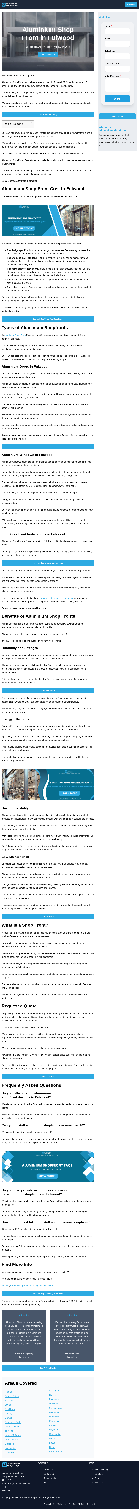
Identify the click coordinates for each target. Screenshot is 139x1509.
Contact (131, 5)
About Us (48, 1469)
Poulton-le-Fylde (13, 1422)
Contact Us (49, 1474)
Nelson (52, 1438)
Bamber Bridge (17, 1285)
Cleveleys (54, 1395)
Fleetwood (54, 1399)
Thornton (9, 1431)
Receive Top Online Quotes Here (48, 563)
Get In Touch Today (48, 114)
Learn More (48, 447)
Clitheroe (9, 1452)
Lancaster (54, 1417)
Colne (52, 1447)
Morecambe (55, 1434)
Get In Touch (118, 116)
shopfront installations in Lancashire (56, 598)
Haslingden (54, 1412)
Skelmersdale (55, 1408)
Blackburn (48, 1285)
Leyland (39, 1285)
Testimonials (50, 1478)
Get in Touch (48, 916)
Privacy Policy (101, 1469)
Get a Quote (46, 55)
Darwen (8, 1418)
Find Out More (48, 690)
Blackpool (10, 1444)
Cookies (99, 1474)
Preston (5, 1285)
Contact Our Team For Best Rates (48, 319)
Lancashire (10, 1448)
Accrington (54, 1391)
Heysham (53, 1430)
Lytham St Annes (13, 1435)
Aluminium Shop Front (15, 335)
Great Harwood (12, 1426)
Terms (97, 1478)
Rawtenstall (55, 1421)
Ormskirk (53, 1404)
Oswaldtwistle (11, 1439)
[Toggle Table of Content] (28, 124)
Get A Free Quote (48, 1368)
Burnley (53, 1425)
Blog (46, 1482)
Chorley (8, 1413)
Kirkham (30, 1285)
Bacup (52, 1443)
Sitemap (99, 1482)
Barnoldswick (55, 1451)
